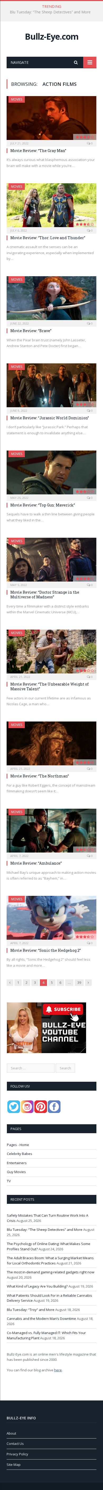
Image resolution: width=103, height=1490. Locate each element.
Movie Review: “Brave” (31, 330)
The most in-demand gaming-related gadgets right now (50, 1272)
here (58, 1370)
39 (79, 982)
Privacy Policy (17, 1454)
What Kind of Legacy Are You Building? (37, 1286)
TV (9, 1181)
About (11, 1433)
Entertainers (17, 1162)
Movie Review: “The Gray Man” (38, 150)
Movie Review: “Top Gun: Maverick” (42, 505)
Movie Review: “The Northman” (39, 775)
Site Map (14, 1464)
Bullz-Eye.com (51, 36)
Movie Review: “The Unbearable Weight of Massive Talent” (49, 686)
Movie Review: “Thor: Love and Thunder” (47, 237)
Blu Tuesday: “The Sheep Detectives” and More (50, 12)
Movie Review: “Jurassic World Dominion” (49, 417)
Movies (16, 99)
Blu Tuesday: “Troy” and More (30, 1309)
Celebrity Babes (19, 1153)
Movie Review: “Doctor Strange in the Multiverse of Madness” (44, 594)
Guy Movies (16, 1171)
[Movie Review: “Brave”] (51, 299)
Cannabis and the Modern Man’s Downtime (41, 1318)
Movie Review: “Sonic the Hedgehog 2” (45, 950)
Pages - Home (18, 1144)
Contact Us (15, 1443)
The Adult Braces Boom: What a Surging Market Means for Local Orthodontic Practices (50, 1261)
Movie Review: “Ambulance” (36, 863)
